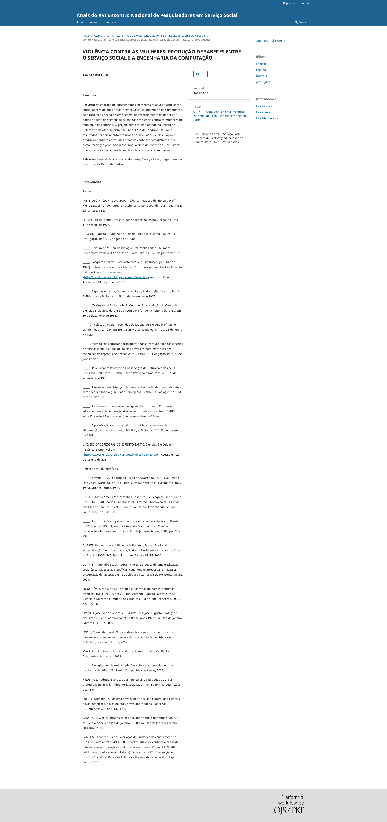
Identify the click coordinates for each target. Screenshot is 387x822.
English (261, 64)
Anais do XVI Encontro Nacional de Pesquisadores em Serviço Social (157, 15)
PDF (202, 74)
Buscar (303, 22)
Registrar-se (290, 3)
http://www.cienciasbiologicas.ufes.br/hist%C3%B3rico (121, 454)
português (263, 82)
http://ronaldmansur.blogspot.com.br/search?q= (116, 277)
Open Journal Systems (271, 40)
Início (86, 35)
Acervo (94, 22)
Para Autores (264, 112)
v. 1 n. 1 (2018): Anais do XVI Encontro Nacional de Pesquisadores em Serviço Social (156, 35)
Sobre (110, 22)
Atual (80, 22)
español (261, 70)
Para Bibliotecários (267, 118)
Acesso (306, 3)
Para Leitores (264, 106)
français (261, 76)
